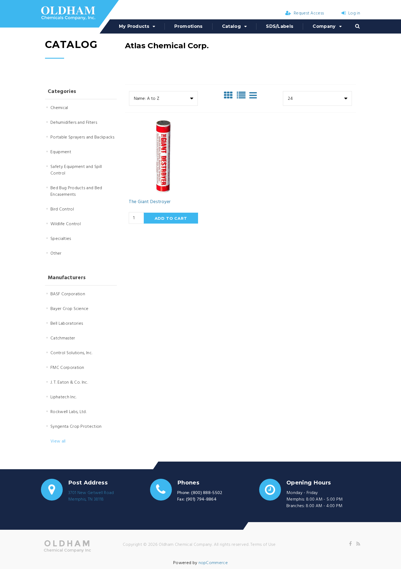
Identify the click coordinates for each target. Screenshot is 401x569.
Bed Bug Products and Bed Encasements (76, 191)
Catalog (231, 26)
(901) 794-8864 (201, 499)
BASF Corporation (67, 294)
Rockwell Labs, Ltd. (68, 412)
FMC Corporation (67, 367)
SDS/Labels (279, 26)
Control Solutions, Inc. (71, 353)
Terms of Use (263, 544)
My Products (134, 26)
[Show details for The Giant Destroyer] (163, 156)
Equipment (60, 152)
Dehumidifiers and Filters (73, 122)
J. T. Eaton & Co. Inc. (69, 382)
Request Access (309, 13)
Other (56, 253)
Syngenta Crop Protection (76, 426)
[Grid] (229, 95)
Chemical (59, 108)
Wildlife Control (65, 224)
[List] (242, 95)
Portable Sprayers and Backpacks (82, 137)
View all (58, 441)
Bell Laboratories (66, 323)
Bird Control (62, 209)
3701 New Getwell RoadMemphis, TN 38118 (91, 496)
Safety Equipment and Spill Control (76, 170)
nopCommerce (213, 563)
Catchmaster (62, 338)
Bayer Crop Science (69, 308)
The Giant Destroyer (149, 202)
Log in (354, 13)
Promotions (188, 26)
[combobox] (163, 98)
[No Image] (253, 95)
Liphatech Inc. (63, 397)
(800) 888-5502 (206, 492)
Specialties (60, 238)
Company (324, 26)
